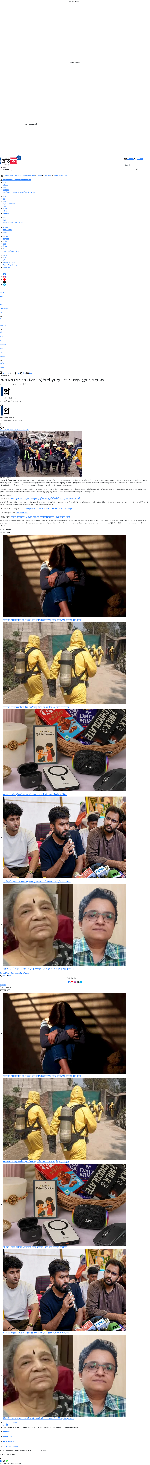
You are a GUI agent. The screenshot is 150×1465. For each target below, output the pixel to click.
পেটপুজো (21, 192)
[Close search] (124, 162)
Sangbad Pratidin (10, 1422)
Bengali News (5, 973)
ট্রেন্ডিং (5, 241)
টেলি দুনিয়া (20, 222)
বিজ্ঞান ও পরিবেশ (7, 230)
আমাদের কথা (6, 251)
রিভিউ (11, 222)
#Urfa (36, 508)
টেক (25, 192)
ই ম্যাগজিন (6, 239)
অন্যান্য (13, 203)
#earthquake (44, 508)
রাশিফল (61, 175)
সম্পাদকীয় (5, 248)
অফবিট (5, 208)
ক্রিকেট (5, 203)
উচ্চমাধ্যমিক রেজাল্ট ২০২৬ (10, 265)
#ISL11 (5, 185)
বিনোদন (40, 175)
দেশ (16, 175)
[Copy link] (3, 405)
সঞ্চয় (66, 175)
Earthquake (15, 973)
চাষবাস (5, 232)
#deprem (29, 508)
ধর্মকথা (5, 211)
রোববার (5, 255)
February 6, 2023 (22, 513)
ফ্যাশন (17, 192)
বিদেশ (19, 175)
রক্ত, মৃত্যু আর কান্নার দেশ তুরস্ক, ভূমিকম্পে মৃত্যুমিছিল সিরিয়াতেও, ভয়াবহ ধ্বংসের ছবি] (46, 498)
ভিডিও (5, 246)
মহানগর (7, 175)
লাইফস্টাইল (48, 175)
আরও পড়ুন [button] (3, 985)
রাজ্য (11, 175)
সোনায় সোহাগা (7, 267)
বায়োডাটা (5, 227)
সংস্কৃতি (15, 222)
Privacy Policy (8, 1441)
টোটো (27, 192)
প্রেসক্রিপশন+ (27, 175)
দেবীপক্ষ (5, 260)
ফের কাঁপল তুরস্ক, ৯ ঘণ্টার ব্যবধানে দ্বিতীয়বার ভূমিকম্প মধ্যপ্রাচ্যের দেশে (40, 517)
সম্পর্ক (13, 192)
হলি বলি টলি (6, 222)
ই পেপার (5, 236)
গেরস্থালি (32, 192)
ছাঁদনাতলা (5, 270)
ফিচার (4, 257)
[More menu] (148, 175)
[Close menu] (0, 289)
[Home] (10, 159)
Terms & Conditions (10, 1446)
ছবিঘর (56, 175)
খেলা (33, 175)
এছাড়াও (2, 367)
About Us (6, 1431)
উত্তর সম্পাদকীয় (14, 251)
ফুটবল (9, 203)
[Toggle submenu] (1, 316)
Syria (22, 973)
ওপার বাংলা (6, 213)
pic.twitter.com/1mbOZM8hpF (60, 508)
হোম (4, 182)
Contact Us (7, 1436)
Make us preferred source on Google (14, 430)
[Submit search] (137, 169)
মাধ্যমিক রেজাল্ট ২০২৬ (9, 262)
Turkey (27, 973)
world (5, 1425)
